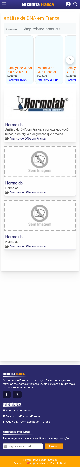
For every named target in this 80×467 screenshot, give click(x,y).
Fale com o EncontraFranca (23, 416)
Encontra (38, 4)
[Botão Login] (68, 4)
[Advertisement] (40, 317)
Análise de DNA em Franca (28, 138)
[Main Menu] (4, 4)
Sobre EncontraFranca (20, 410)
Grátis (46, 421)
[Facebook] (7, 394)
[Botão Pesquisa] (76, 4)
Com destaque (29, 421)
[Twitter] (17, 394)
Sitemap (52, 460)
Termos (27, 460)
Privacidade (39, 460)
